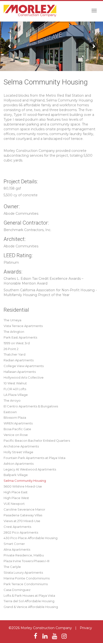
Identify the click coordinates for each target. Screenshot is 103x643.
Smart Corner (14, 544)
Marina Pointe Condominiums (27, 578)
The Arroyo (12, 400)
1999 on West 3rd (17, 343)
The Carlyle (12, 567)
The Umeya (12, 320)
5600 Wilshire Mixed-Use (23, 486)
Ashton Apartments (19, 463)
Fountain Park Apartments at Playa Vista (34, 458)
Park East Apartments (20, 337)
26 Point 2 (11, 349)
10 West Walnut (15, 383)
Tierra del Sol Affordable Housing (29, 601)
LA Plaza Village (16, 395)
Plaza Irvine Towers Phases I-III (26, 561)
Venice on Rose (16, 435)
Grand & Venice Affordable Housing (31, 607)
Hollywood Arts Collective (24, 377)
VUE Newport (14, 504)
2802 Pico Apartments (21, 532)
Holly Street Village (18, 452)
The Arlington (14, 331)
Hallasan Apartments (20, 372)
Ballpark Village (16, 475)
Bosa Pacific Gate (17, 429)
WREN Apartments (18, 423)
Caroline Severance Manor (24, 509)
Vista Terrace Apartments (23, 326)
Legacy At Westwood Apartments (30, 469)
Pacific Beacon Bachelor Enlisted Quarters (37, 440)
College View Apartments (24, 366)
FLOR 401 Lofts (15, 389)
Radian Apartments (19, 360)
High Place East (16, 492)
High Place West (16, 498)
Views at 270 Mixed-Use (22, 521)
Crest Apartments (17, 527)
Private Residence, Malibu (24, 555)
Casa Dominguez (17, 590)
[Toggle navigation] (94, 10)
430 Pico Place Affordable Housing (30, 538)
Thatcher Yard (14, 354)
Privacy (86, 628)
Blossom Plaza (15, 417)
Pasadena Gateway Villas (23, 515)
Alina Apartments (17, 549)
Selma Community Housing (25, 480)
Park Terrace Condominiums (26, 584)
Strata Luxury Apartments (23, 572)
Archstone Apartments (21, 446)
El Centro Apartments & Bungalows (31, 406)
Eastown (10, 412)
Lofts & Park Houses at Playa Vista (29, 595)
